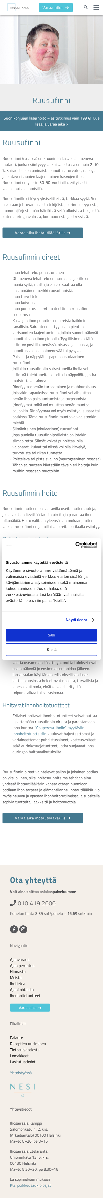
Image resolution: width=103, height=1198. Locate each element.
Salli (51, 635)
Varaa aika (53, 8)
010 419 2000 (36, 903)
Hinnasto (18, 971)
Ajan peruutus (22, 965)
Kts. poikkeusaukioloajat (30, 1185)
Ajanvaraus (19, 959)
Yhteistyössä (21, 1073)
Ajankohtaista (22, 990)
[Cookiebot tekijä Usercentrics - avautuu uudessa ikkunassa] (75, 545)
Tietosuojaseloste (25, 1050)
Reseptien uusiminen (28, 1044)
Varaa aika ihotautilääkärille (40, 233)
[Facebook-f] (14, 929)
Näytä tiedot (76, 620)
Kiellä (51, 649)
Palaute (16, 1038)
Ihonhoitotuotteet (25, 996)
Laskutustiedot (23, 1062)
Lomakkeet (19, 1056)
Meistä (16, 977)
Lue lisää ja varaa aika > (67, 121)
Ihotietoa (17, 984)
